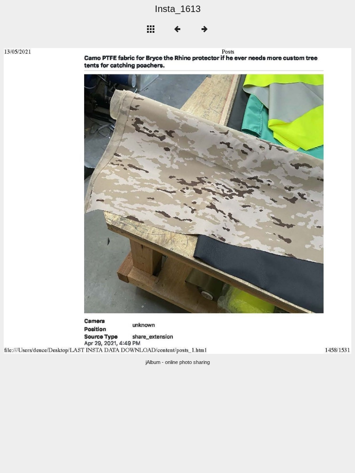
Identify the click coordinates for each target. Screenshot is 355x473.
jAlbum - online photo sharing (178, 362)
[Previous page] (73, 201)
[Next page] (247, 201)
